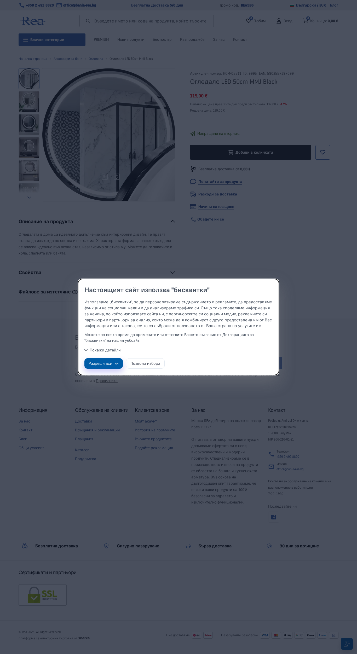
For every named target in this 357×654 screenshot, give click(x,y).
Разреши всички (104, 363)
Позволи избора (145, 363)
